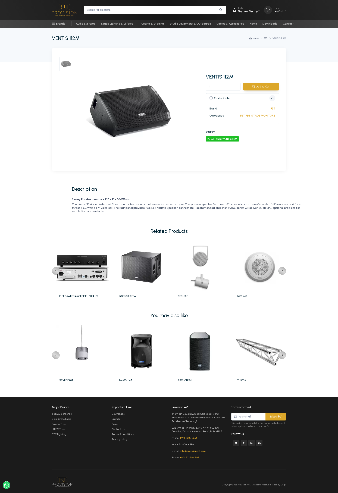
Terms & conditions (123, 434)
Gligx (283, 484)
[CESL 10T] (201, 267)
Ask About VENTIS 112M (224, 138)
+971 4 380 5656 (188, 438)
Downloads (269, 23)
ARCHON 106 (185, 380)
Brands (60, 23)
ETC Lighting (59, 434)
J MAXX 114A (125, 380)
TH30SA (241, 380)
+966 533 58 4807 (189, 457)
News (253, 23)
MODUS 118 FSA (127, 296)
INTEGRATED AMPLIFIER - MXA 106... (79, 296)
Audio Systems (85, 23)
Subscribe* (276, 416)
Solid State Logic (61, 418)
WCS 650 (242, 296)
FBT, (242, 115)
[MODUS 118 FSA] (142, 267)
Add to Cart (263, 86)
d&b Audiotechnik (62, 413)
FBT (266, 38)
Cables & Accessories (230, 23)
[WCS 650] (261, 267)
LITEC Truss (58, 429)
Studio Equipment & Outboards (190, 23)
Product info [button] (222, 98)
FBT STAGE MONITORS (260, 115)
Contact (288, 23)
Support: (210, 131)
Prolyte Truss (59, 424)
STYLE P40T (66, 380)
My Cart (279, 10)
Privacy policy (119, 439)
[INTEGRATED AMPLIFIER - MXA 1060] (83, 267)
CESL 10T (183, 296)
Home (256, 38)
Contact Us (118, 429)
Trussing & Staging (151, 23)
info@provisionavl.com (193, 451)
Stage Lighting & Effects (117, 23)
